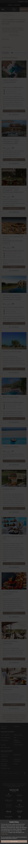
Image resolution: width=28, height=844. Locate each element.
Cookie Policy (4, 834)
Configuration (4, 832)
